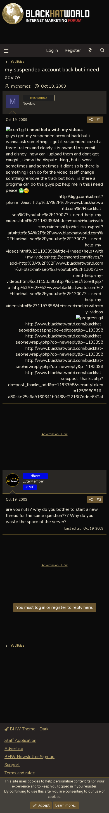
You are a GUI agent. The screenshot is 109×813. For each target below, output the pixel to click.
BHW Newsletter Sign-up (29, 757)
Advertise (13, 748)
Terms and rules (19, 773)
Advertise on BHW (55, 434)
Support (12, 765)
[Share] (91, 120)
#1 (99, 119)
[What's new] (90, 50)
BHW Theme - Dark (28, 729)
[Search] (102, 50)
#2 (99, 499)
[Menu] (6, 50)
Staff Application (20, 740)
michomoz (20, 86)
